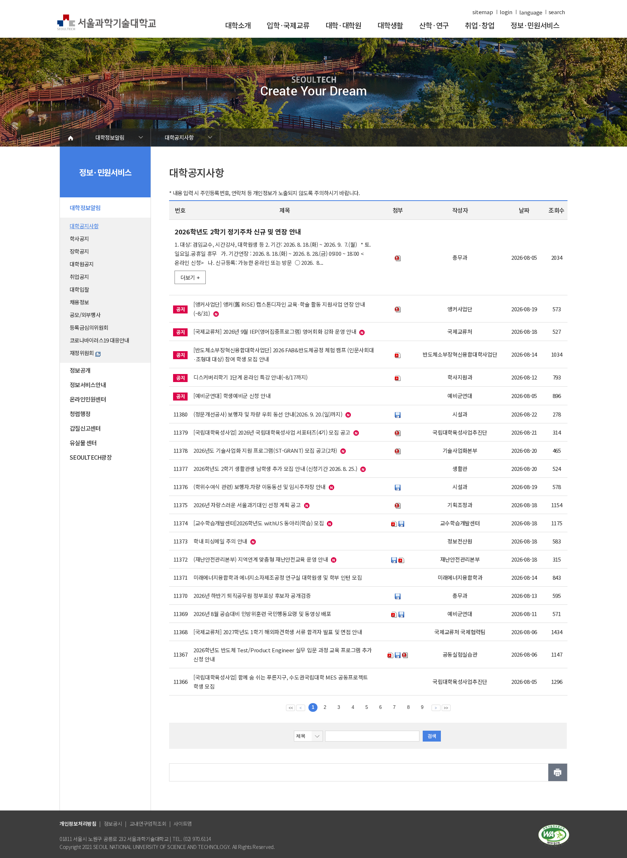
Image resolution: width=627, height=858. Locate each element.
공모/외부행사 (85, 315)
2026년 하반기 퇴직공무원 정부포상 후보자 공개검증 (252, 595)
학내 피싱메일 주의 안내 (220, 541)
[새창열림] (553, 835)
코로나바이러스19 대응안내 (99, 340)
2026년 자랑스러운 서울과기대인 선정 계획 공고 (247, 505)
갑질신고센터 (85, 428)
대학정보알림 (109, 137)
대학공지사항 (179, 137)
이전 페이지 (300, 707)
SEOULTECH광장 (91, 457)
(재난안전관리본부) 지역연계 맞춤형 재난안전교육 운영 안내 (260, 559)
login (506, 12)
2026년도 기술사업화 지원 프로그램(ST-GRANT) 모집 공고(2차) (265, 450)
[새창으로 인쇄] (557, 772)
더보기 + (190, 277)
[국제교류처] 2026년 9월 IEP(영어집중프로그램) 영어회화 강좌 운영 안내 (274, 331)
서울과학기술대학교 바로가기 (106, 23)
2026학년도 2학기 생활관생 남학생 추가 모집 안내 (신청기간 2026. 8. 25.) (275, 468)
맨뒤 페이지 (446, 707)
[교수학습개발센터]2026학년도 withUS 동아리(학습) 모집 (258, 523)
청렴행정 (80, 413)
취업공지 (79, 276)
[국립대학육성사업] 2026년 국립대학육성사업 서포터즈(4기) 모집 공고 (271, 432)
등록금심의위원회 (89, 327)
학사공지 (79, 238)
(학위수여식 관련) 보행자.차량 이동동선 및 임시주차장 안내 (259, 486)
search (557, 12)
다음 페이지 (435, 707)
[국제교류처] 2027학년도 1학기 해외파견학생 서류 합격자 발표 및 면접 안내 (277, 632)
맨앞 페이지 (290, 707)
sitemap (482, 12)
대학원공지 (82, 264)
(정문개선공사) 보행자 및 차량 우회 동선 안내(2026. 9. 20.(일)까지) (268, 414)
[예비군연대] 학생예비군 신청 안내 (231, 395)
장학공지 (79, 251)
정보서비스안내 (88, 384)
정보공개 (80, 370)
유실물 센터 (83, 442)
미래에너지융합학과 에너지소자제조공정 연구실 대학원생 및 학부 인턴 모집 (277, 577)
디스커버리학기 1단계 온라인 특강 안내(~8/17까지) (250, 377)
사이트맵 (182, 823)
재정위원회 (82, 353)
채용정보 (79, 302)
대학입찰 (79, 289)
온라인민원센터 (88, 399)
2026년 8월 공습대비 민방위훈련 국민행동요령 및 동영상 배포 (262, 613)
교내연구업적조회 (148, 823)
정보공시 (113, 823)
